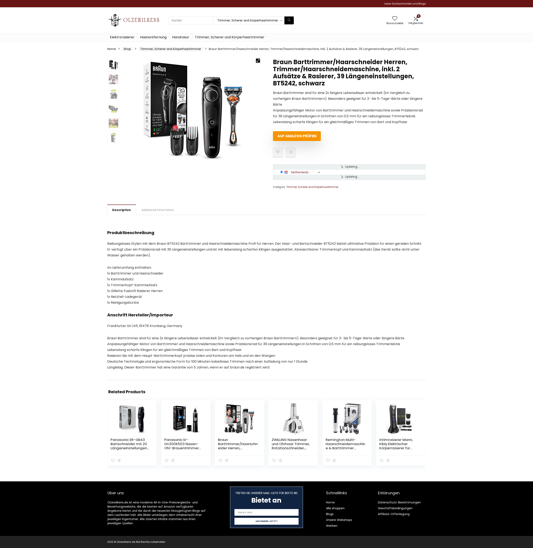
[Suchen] (289, 20)
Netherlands (300, 172)
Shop (127, 49)
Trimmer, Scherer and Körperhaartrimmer (170, 49)
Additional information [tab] (158, 210)
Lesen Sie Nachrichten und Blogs (405, 3)
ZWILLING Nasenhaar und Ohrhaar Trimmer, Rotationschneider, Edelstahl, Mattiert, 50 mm (291, 448)
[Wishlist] (394, 18)
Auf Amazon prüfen (296, 136)
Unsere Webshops (339, 520)
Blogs (330, 514)
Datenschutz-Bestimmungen (399, 502)
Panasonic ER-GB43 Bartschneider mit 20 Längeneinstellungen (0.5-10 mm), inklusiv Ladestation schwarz (129, 448)
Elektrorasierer (122, 37)
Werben (331, 526)
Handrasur (180, 37)
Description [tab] (121, 210)
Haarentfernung (153, 37)
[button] (258, 61)
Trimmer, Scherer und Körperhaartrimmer (229, 37)
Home (111, 49)
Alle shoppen (335, 508)
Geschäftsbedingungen (395, 508)
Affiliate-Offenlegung (394, 514)
